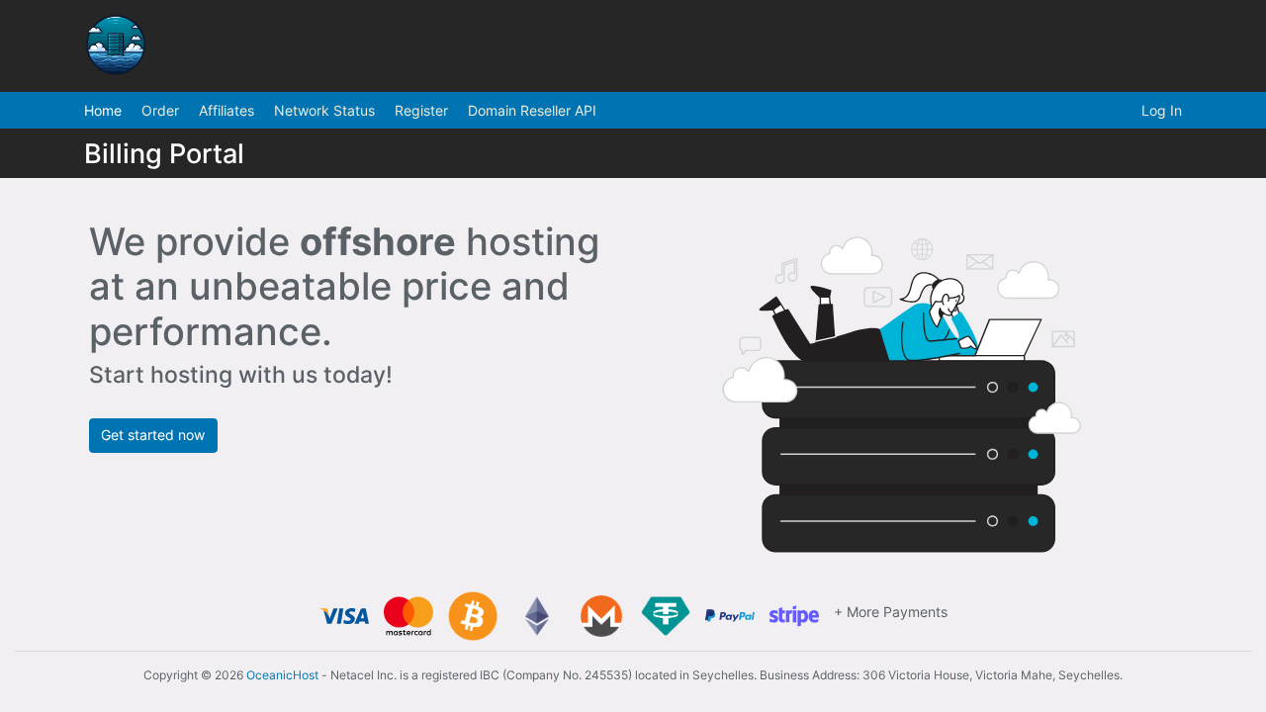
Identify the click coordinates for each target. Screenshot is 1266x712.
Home (103, 110)
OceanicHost (282, 675)
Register (421, 110)
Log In (1161, 110)
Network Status (324, 110)
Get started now (153, 434)
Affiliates (226, 110)
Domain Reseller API (532, 110)
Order (160, 110)
